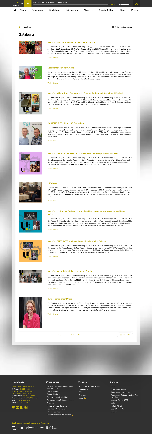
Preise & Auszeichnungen (57, 406)
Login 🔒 (82, 398)
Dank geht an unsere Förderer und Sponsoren (30, 423)
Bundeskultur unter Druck (60, 299)
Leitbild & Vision (53, 391)
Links (113, 403)
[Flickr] (17, 407)
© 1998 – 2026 (25, 389)
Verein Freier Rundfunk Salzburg (23, 387)
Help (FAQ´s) (116, 406)
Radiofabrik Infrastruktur (56, 409)
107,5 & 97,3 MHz (23, 403)
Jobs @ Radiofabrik (54, 412)
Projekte (50, 403)
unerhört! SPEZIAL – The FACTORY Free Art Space (71, 42)
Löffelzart (52, 183)
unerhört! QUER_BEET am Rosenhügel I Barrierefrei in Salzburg (77, 241)
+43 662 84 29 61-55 (30, 398)
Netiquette (83, 389)
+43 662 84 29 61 (28, 396)
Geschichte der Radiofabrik (57, 397)
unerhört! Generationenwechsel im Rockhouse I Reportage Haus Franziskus (83, 153)
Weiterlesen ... (53, 57)
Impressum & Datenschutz (89, 386)
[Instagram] (25, 407)
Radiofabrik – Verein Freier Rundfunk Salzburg (60, 387)
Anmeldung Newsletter (120, 392)
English (114, 412)
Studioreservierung (118, 389)
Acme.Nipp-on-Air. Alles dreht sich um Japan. (50, 3)
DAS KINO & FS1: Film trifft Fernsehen (66, 123)
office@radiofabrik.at (23, 400)
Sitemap (82, 395)
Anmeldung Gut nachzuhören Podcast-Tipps (125, 396)
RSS (80, 392)
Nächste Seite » (125, 335)
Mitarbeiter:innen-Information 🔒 (60, 415)
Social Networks (117, 409)
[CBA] (13, 407)
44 (79, 335)
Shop (113, 386)
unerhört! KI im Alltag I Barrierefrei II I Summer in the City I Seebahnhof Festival (85, 93)
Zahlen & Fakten (53, 394)
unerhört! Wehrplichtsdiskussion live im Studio (70, 271)
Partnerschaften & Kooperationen (60, 400)
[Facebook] (21, 407)
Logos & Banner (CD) (119, 400)
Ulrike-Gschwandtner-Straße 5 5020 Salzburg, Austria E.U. (22, 392)
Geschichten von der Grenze (61, 67)
